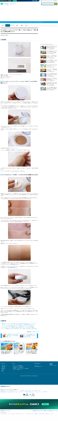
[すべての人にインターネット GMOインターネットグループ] (50, 1)
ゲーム (3, 371)
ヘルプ (36, 365)
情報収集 (36, 413)
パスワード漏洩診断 (21, 390)
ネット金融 (39, 413)
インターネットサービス (4, 413)
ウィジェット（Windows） (17, 365)
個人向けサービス (48, 413)
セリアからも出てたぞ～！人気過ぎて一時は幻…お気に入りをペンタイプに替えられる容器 (18, 327)
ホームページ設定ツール (17, 369)
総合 (3, 25)
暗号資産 (43, 413)
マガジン (13, 22)
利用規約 (51, 363)
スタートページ (4, 365)
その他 (52, 413)
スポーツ (26, 25)
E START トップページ (4, 22)
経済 (22, 25)
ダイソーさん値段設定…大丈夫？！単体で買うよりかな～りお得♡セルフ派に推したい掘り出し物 (19, 328)
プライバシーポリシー (53, 365)
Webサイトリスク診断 (28, 390)
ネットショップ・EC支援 (11, 413)
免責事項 (51, 364)
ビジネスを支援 (17, 413)
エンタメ (12, 25)
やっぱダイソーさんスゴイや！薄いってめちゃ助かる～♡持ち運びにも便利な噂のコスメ (30, 22)
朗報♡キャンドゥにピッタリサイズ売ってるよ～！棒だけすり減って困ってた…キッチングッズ (19, 323)
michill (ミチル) (35, 331)
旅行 (17, 25)
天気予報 (3, 366)
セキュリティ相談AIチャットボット (36, 390)
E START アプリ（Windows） (18, 367)
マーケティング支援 (27, 413)
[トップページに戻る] (5, 3)
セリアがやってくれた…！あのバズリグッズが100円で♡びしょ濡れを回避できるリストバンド (18, 324)
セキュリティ (22, 413)
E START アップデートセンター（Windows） (21, 368)
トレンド (10, 22)
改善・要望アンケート (39, 366)
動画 (2, 370)
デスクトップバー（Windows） (18, 366)
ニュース (3, 369)
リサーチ (32, 413)
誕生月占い (4, 368)
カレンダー (4, 367)
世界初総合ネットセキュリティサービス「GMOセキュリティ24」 (9, 390)
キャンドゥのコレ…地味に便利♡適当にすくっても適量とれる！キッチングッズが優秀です (18, 326)
